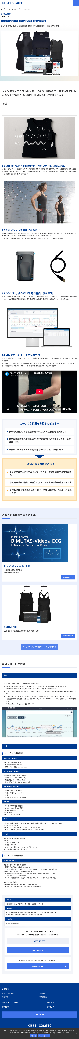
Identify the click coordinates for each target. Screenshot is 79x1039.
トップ (3, 9)
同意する (33, 1036)
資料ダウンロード (37, 966)
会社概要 (42, 993)
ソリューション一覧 (14, 9)
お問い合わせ (39, 1014)
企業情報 (5, 989)
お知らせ (50, 1006)
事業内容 (5, 997)
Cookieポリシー (44, 1036)
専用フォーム (36, 950)
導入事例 (50, 1002)
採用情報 (5, 1006)
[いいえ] (76, 1034)
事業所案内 (43, 997)
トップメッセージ (8, 993)
